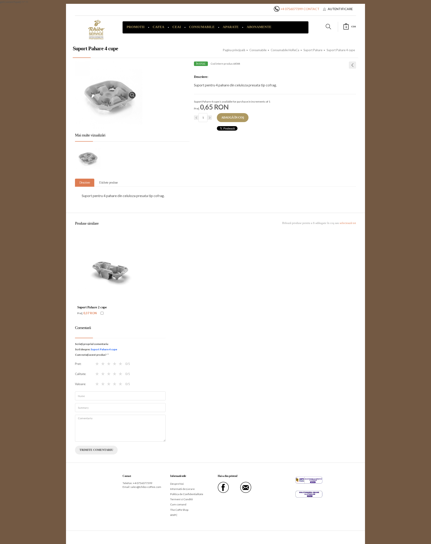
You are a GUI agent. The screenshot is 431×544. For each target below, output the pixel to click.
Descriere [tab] (84, 182)
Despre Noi (177, 483)
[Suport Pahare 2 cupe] (352, 65)
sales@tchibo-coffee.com (145, 487)
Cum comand (178, 504)
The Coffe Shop (179, 509)
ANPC (173, 515)
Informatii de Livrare (182, 489)
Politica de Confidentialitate (186, 494)
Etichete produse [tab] (108, 182)
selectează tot (348, 223)
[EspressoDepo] (97, 29)
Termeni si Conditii (181, 499)
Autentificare (340, 9)
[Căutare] (396, 37)
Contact (311, 9)
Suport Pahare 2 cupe (92, 307)
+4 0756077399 (291, 9)
